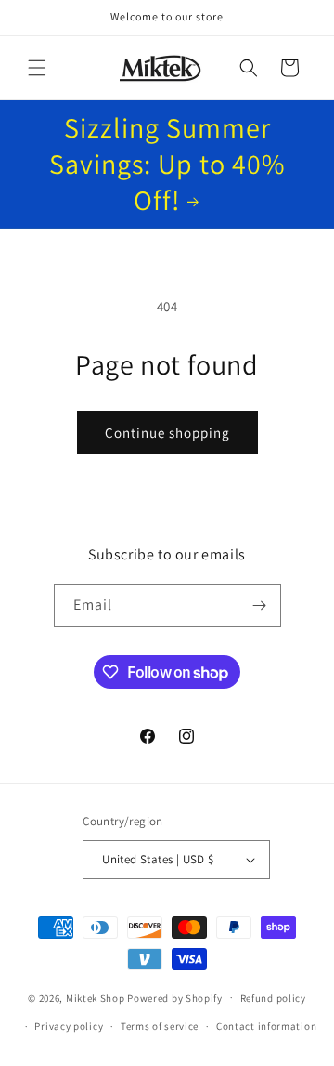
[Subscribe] (259, 605)
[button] (37, 67)
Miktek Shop (95, 997)
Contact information (266, 1026)
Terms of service (160, 1026)
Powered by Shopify (175, 997)
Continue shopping (167, 432)
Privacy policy (68, 1026)
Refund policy (273, 998)
